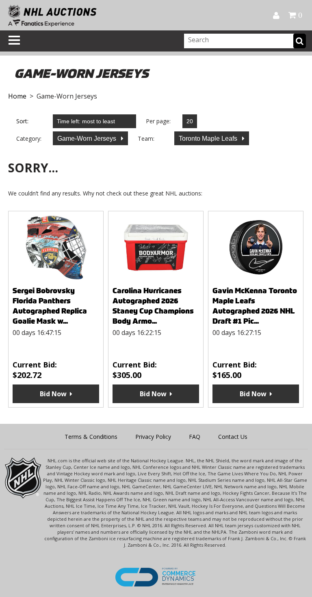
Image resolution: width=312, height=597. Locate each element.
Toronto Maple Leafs (209, 138)
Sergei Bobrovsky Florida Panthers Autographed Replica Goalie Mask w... (50, 306)
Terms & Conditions (91, 436)
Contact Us (232, 436)
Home (17, 96)
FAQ (194, 436)
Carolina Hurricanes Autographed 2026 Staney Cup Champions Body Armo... (153, 306)
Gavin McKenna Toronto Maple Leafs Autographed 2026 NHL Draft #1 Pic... (254, 306)
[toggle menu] (14, 40)
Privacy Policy (153, 436)
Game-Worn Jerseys (87, 138)
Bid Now (53, 393)
